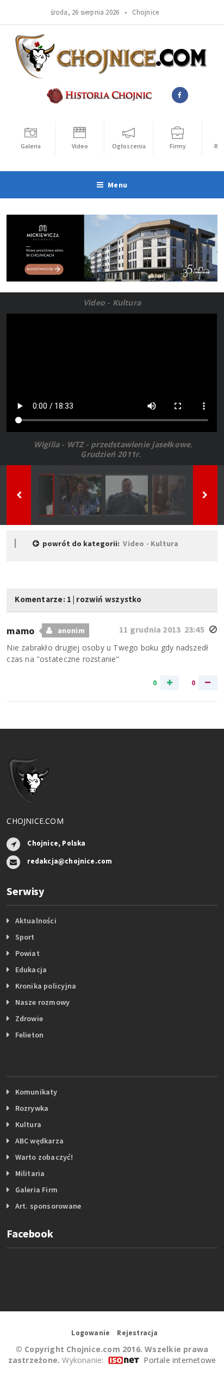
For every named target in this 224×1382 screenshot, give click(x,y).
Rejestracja (137, 1332)
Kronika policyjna (46, 986)
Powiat (27, 953)
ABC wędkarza (39, 1141)
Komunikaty (36, 1092)
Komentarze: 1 (43, 599)
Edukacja (31, 969)
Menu (117, 185)
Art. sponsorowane (48, 1206)
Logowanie (90, 1332)
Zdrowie (29, 1018)
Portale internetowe (180, 1360)
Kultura (28, 1124)
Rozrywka (32, 1108)
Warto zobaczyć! (44, 1157)
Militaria (30, 1173)
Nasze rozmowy (42, 1002)
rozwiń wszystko (108, 599)
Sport (25, 937)
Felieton (29, 1035)
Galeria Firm (36, 1190)
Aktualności (36, 920)
